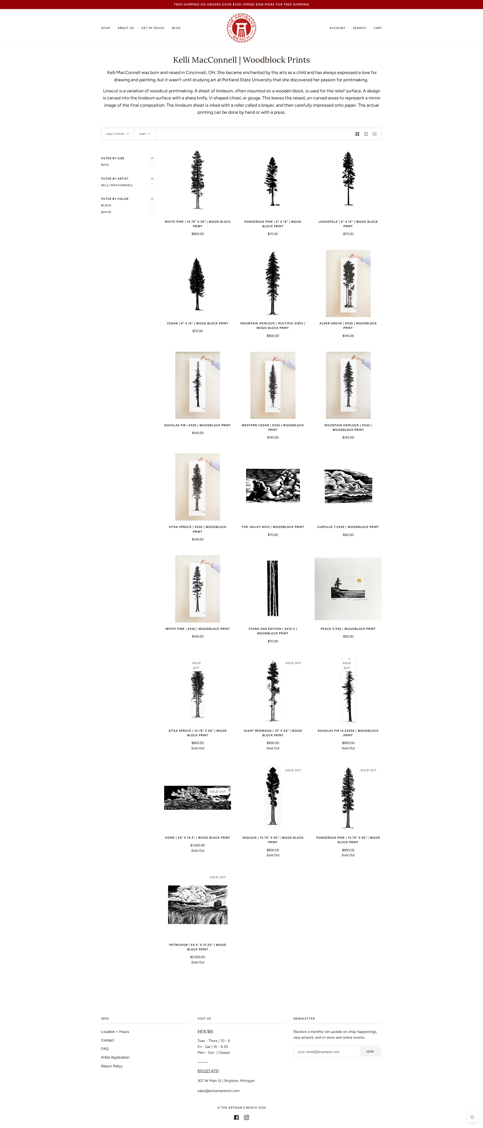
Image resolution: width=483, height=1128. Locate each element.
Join (370, 1051)
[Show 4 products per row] (376, 134)
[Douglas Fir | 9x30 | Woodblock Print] (197, 385)
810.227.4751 (208, 1071)
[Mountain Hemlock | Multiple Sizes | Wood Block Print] (272, 283)
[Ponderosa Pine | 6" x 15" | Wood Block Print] (272, 181)
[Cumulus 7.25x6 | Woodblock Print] (348, 487)
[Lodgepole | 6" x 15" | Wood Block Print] (348, 181)
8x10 (105, 165)
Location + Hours (115, 1031)
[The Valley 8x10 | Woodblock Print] (272, 487)
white (106, 212)
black (106, 205)
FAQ (104, 1048)
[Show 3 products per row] (366, 134)
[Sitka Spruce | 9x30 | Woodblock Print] (197, 487)
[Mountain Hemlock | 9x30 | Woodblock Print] (348, 385)
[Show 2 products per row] (357, 134)
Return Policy (112, 1066)
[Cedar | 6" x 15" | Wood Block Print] (197, 283)
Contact (107, 1040)
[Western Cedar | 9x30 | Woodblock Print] (272, 385)
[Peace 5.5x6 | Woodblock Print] (348, 589)
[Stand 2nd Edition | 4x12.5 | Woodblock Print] (273, 589)
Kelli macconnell (117, 185)
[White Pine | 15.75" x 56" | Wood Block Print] (197, 181)
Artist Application (115, 1057)
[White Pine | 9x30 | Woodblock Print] (197, 589)
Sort (142, 134)
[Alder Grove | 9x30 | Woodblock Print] (348, 283)
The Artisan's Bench (239, 1107)
